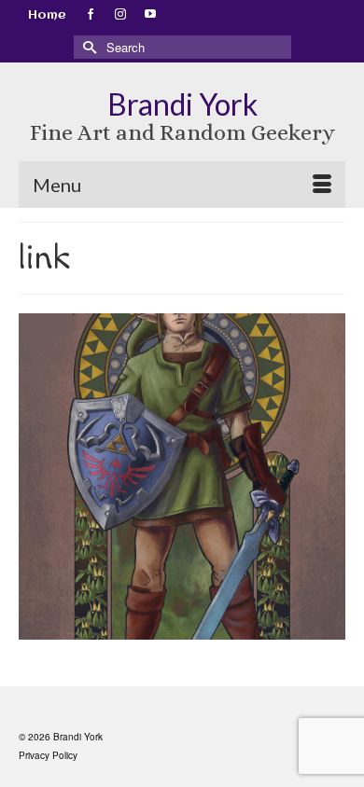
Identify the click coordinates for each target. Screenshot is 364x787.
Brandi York (182, 104)
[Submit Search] (88, 47)
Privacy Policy (48, 755)
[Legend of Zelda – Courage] (182, 476)
